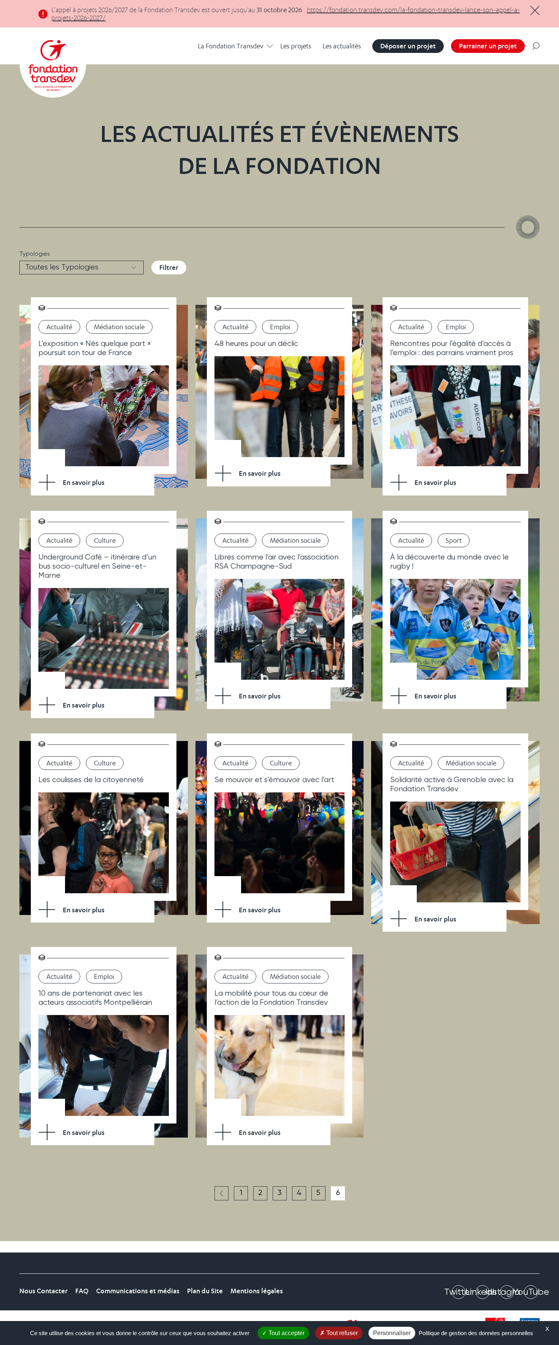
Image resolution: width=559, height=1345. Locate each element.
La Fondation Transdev (230, 46)
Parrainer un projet (488, 46)
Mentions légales (256, 1291)
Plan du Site (205, 1291)
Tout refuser (341, 1333)
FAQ (82, 1291)
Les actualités (341, 46)
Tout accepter (286, 1333)
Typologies (34, 254)
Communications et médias (137, 1291)
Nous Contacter (43, 1291)
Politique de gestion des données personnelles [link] (476, 1333)
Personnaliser (392, 1333)
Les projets (295, 46)
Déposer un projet (408, 46)
